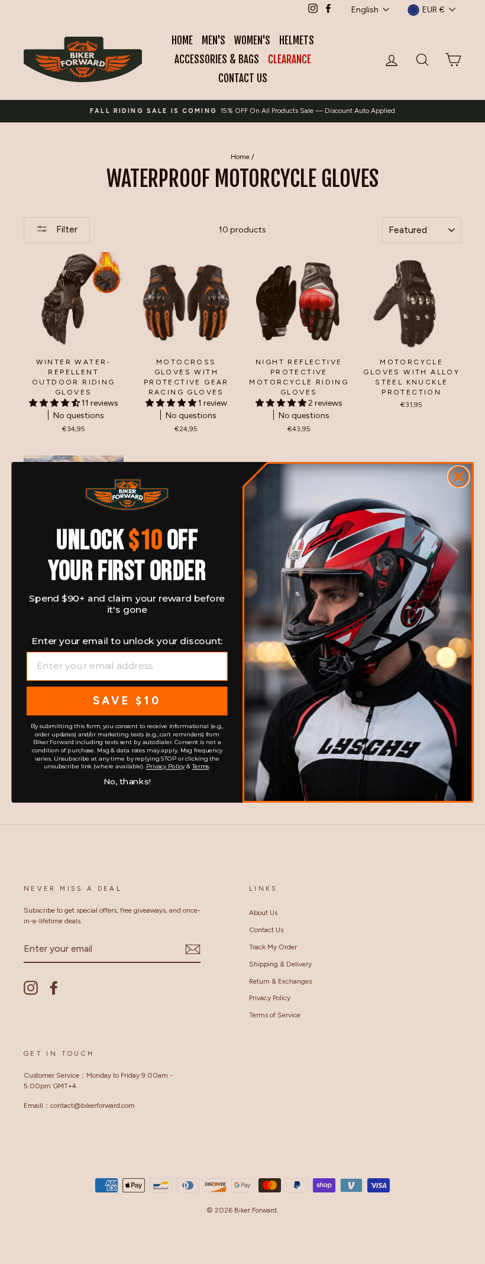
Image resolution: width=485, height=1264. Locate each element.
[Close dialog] (459, 476)
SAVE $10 (127, 700)
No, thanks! (127, 780)
